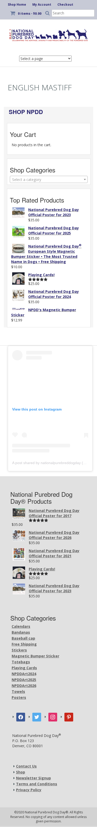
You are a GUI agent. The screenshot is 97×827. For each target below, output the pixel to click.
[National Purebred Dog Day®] (48, 34)
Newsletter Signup (33, 778)
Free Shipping (24, 644)
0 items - (29, 13)
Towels (18, 691)
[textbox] (48, 179)
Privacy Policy (28, 789)
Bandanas (21, 632)
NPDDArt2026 (24, 685)
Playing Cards (24, 667)
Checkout (65, 4)
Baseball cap (23, 638)
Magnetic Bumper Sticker (35, 656)
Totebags (21, 661)
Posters (19, 697)
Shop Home (17, 4)
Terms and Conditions (36, 783)
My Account (41, 4)
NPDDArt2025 (24, 679)
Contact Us (26, 766)
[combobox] (49, 179)
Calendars (21, 626)
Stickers (19, 650)
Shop (20, 772)
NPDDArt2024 (24, 673)
